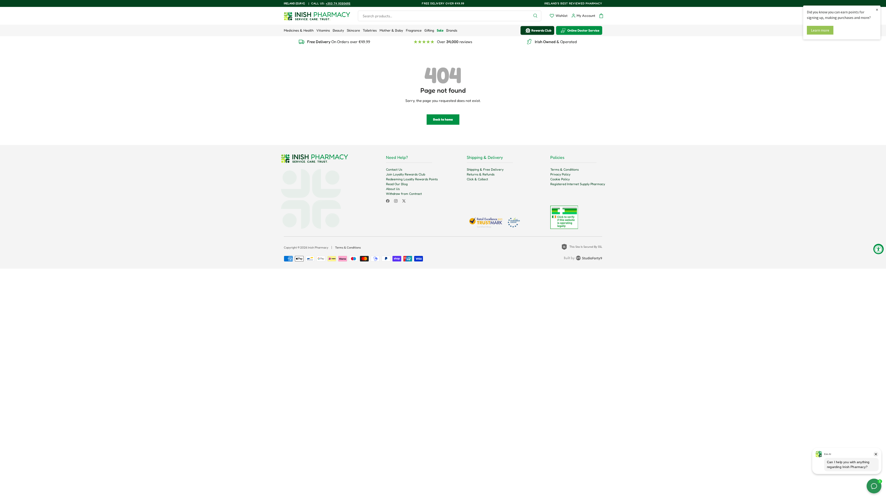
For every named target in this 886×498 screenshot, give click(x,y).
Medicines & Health (299, 30)
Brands (451, 30)
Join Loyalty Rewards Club (405, 174)
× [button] (877, 9)
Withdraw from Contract (404, 194)
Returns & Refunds (480, 174)
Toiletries (370, 30)
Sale (440, 30)
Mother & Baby (391, 30)
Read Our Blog (397, 184)
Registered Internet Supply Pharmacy (577, 184)
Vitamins (323, 30)
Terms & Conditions (564, 169)
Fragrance (414, 30)
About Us (393, 189)
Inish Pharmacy (318, 247)
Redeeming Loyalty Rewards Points (412, 179)
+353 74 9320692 (338, 3)
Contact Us (394, 169)
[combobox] (449, 16)
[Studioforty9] (583, 259)
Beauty (338, 30)
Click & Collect (477, 179)
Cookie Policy (560, 179)
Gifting (429, 30)
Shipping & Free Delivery (485, 169)
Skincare (353, 30)
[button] (601, 16)
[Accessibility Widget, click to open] (878, 249)
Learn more (820, 30)
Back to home (443, 119)
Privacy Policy (560, 174)
